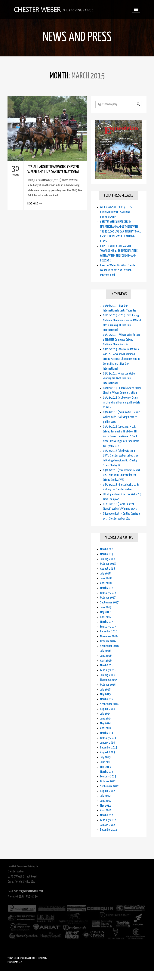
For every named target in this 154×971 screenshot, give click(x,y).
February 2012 (108, 820)
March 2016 (106, 665)
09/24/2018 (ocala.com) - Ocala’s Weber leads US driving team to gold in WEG (121, 417)
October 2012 (108, 781)
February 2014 (108, 738)
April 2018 (106, 583)
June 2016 (106, 655)
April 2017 (106, 617)
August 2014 (107, 709)
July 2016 (105, 651)
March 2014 (106, 733)
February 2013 (108, 776)
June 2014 (106, 718)
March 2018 (106, 588)
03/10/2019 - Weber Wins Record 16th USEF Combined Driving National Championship (121, 339)
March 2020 (106, 549)
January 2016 (107, 675)
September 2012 (109, 786)
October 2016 (108, 641)
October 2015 (108, 684)
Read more (47, 185)
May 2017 (105, 612)
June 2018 (106, 578)
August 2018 (107, 568)
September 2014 (109, 704)
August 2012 (107, 791)
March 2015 (106, 699)
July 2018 (105, 573)
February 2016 (108, 670)
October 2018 (108, 563)
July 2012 (105, 796)
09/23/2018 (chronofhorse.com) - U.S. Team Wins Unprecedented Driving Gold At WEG (122, 475)
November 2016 (109, 636)
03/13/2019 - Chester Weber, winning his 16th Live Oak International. (119, 378)
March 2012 (106, 815)
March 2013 (106, 771)
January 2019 (107, 559)
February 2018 (108, 593)
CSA (20, 962)
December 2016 (108, 631)
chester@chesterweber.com (28, 891)
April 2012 (106, 810)
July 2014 (105, 713)
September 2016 (109, 646)
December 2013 (108, 747)
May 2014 (105, 723)
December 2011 (108, 829)
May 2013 (105, 767)
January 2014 (107, 742)
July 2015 (105, 689)
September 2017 (109, 602)
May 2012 (105, 805)
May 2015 (105, 694)
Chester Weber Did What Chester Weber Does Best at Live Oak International (118, 270)
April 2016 (106, 660)
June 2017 (106, 607)
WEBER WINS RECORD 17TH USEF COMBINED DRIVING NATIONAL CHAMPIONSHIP (117, 212)
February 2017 (108, 626)
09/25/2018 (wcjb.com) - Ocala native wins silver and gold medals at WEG (121, 402)
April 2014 (106, 728)
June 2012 (106, 800)
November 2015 (109, 680)
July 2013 (105, 757)
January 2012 (107, 825)
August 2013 (107, 752)
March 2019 (106, 554)
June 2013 (106, 762)
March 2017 (106, 622)
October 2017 (108, 597)
